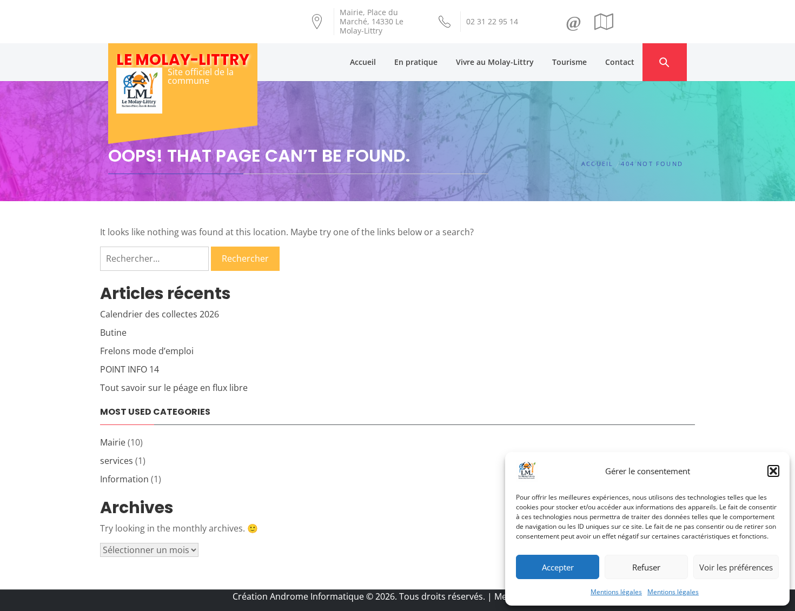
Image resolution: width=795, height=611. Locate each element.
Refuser (646, 567)
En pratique (416, 62)
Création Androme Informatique (298, 596)
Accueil (363, 62)
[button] (773, 471)
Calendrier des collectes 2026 (159, 314)
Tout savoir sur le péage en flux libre (174, 388)
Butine (113, 332)
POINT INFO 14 (129, 369)
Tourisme (569, 62)
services (116, 461)
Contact (619, 62)
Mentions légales (616, 591)
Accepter (558, 567)
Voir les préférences (736, 567)
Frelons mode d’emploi (147, 351)
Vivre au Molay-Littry (495, 62)
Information (124, 479)
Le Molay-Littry (182, 59)
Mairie (112, 442)
